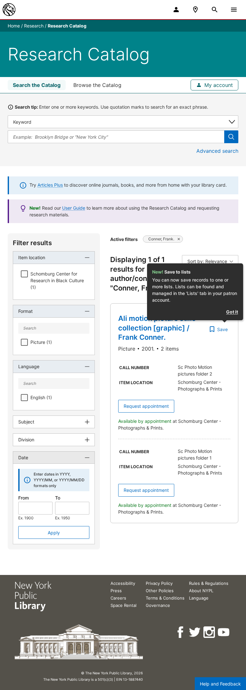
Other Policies (160, 590)
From (23, 497)
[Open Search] (214, 9)
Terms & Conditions (165, 598)
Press (116, 590)
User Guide (73, 208)
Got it (232, 311)
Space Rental (123, 605)
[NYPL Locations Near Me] (195, 9)
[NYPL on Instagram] (209, 632)
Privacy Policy (159, 583)
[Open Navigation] (233, 9)
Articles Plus (50, 185)
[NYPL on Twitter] (195, 632)
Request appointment (146, 406)
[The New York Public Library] (9, 9)
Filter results (32, 243)
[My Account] (176, 9)
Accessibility (123, 583)
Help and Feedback (220, 683)
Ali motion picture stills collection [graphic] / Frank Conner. (157, 327)
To (57, 497)
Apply (54, 532)
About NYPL (201, 590)
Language (199, 598)
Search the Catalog (37, 85)
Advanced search (217, 150)
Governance (158, 605)
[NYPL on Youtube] (224, 632)
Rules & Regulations (208, 583)
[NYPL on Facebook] (181, 632)
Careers (118, 598)
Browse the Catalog (97, 85)
